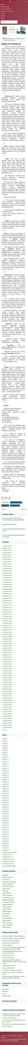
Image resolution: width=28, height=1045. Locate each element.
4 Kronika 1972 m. (7, 552)
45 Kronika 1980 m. (7, 646)
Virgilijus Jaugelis (6, 906)
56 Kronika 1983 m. (7, 671)
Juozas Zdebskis (6, 893)
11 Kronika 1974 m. (7, 568)
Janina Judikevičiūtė (7, 925)
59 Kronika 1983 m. (7, 677)
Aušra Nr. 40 (5, 825)
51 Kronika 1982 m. (7, 659)
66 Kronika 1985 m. (7, 693)
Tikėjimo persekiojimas (16, 502)
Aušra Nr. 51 (5, 841)
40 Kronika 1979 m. (7, 634)
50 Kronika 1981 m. (7, 657)
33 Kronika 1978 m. (7, 618)
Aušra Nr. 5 (5, 748)
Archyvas (4, 730)
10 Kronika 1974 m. (7, 566)
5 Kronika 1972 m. (7, 555)
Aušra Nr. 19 (5, 779)
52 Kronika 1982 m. (7, 661)
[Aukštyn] (25, 1042)
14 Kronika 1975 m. (7, 575)
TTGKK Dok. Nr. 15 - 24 (8, 859)
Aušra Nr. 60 (5, 850)
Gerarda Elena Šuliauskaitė (9, 882)
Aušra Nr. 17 (5, 775)
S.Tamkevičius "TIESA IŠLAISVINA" (11, 940)
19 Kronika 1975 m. (7, 586)
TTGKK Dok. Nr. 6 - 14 (7, 857)
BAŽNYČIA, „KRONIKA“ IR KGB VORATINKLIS (13, 936)
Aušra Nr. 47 (5, 834)
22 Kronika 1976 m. (7, 593)
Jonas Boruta (5, 879)
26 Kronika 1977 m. (7, 602)
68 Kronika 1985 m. (7, 698)
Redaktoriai (5, 875)
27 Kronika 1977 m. (7, 605)
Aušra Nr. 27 (5, 798)
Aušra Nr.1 (5, 739)
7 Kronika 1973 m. (7, 559)
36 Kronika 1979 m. (7, 625)
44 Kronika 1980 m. (7, 643)
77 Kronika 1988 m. (7, 718)
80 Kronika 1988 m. (7, 725)
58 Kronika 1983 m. (7, 675)
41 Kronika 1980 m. (7, 636)
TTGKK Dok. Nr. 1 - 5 (7, 854)
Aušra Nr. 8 (5, 754)
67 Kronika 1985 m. (7, 695)
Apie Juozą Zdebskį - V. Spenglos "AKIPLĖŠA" (13, 938)
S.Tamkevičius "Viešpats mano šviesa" (12, 970)
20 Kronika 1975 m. (7, 589)
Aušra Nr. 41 (5, 827)
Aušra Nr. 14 (5, 768)
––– (3, 522)
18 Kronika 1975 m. (7, 584)
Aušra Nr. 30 (5, 804)
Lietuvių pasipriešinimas (8, 968)
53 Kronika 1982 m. (7, 664)
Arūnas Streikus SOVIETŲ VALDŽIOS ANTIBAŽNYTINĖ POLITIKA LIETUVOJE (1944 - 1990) (13, 961)
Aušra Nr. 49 (5, 838)
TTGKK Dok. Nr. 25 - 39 (8, 861)
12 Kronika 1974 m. (7, 571)
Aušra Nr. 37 (5, 820)
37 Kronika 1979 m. (7, 627)
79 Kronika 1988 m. (7, 723)
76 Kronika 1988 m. (7, 716)
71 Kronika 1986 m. (7, 705)
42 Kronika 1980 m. (7, 639)
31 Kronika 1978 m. (7, 614)
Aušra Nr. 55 (5, 845)
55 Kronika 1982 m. (7, 668)
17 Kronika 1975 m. (7, 582)
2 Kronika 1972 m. (7, 548)
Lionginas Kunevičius (7, 897)
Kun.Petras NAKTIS (7, 945)
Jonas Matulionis (6, 909)
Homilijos (3, 13)
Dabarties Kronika (5, 6)
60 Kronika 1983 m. (7, 680)
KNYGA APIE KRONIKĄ (8, 957)
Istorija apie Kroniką (6, 9)
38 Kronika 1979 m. (7, 630)
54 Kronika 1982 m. (7, 666)
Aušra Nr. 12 (5, 764)
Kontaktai (3, 16)
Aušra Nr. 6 (5, 750)
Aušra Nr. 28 (5, 800)
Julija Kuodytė (6, 913)
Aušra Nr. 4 (5, 745)
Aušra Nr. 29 (5, 802)
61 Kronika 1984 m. (7, 682)
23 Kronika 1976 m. (7, 596)
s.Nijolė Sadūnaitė (7, 911)
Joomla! (3, 1039)
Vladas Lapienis (6, 927)
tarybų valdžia (5, 502)
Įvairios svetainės (6, 996)
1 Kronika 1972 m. (7, 546)
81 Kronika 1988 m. (7, 727)
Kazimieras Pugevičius (8, 900)
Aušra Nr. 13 (5, 766)
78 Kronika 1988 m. (7, 720)
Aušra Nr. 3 (5, 743)
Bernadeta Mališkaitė (7, 884)
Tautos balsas (5, 505)
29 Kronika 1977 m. (7, 609)
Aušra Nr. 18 (5, 777)
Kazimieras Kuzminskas (8, 902)
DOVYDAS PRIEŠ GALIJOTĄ (9, 524)
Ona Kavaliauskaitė (7, 918)
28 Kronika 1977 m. (7, 607)
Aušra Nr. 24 (5, 791)
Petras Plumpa (6, 888)
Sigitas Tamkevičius (7, 877)
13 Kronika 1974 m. (7, 573)
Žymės (2, 18)
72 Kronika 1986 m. (7, 707)
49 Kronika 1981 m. (7, 655)
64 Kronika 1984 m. (7, 689)
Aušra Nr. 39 (5, 823)
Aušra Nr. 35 (5, 816)
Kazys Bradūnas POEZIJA (8, 965)
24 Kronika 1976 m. (7, 598)
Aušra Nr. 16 (5, 773)
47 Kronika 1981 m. (7, 650)
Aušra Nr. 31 (5, 807)
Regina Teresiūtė (6, 920)
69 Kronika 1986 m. (7, 700)
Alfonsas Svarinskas (7, 895)
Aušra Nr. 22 (5, 786)
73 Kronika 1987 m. (7, 709)
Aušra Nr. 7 (5, 752)
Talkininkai (5, 891)
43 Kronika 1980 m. (7, 641)
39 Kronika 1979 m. (7, 632)
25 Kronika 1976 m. (7, 600)
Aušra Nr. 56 (5, 848)
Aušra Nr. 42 (5, 829)
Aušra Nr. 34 (5, 813)
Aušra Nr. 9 (5, 757)
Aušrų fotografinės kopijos (9, 866)
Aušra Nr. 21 (5, 784)
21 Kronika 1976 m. (7, 591)
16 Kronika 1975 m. (7, 580)
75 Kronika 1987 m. (7, 714)
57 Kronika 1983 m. (7, 673)
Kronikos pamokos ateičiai (7, 11)
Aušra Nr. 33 (5, 811)
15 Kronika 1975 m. (7, 577)
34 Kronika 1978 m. (7, 621)
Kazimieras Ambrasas (7, 886)
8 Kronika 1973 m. (7, 562)
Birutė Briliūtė (5, 916)
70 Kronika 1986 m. (7, 702)
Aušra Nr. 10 (5, 759)
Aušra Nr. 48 (5, 836)
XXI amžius (5, 991)
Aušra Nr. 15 (5, 770)
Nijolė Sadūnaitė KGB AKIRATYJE (10, 943)
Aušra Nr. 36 (5, 818)
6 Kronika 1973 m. (7, 557)
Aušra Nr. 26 (5, 795)
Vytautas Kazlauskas (7, 904)
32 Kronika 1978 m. (7, 616)
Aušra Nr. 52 (5, 843)
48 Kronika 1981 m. (7, 652)
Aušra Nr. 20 (5, 782)
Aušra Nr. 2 (5, 741)
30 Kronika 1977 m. (7, 611)
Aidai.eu (4, 993)
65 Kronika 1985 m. (7, 691)
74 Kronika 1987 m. (7, 711)
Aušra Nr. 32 (5, 809)
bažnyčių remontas (15, 505)
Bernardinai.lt (5, 989)
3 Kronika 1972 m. (7, 550)
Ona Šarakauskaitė (7, 922)
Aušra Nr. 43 (5, 832)
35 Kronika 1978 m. (7, 623)
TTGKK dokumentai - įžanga (9, 852)
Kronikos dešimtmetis (7, 955)
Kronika (2, 4)
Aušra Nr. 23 (5, 788)
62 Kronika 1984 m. (7, 684)
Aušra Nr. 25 (5, 793)
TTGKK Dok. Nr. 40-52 (7, 863)
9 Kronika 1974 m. (7, 564)
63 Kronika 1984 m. (7, 686)
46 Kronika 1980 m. (7, 648)
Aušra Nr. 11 (5, 761)
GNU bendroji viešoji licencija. (11, 1041)
